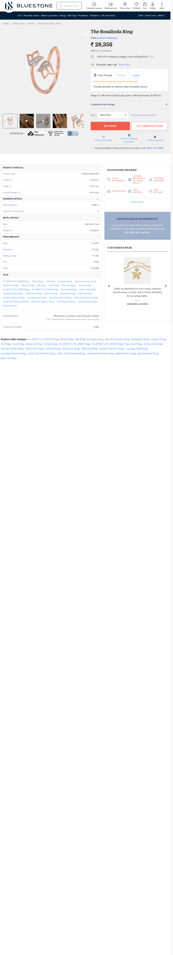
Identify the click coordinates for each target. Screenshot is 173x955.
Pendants (83, 15)
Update (136, 75)
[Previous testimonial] (109, 286)
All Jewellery (108, 15)
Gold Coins (151, 15)
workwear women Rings (42, 301)
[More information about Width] (10, 186)
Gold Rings (54, 285)
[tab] (10, 121)
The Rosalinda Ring (49, 23)
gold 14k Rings (10, 305)
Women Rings (27, 285)
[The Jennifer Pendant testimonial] (137, 270)
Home (6, 23)
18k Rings (50, 281)
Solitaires (95, 15)
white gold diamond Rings (15, 301)
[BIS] (35, 133)
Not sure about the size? (143, 115)
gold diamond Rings (87, 301)
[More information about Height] (11, 180)
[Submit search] (60, 5)
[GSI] (73, 133)
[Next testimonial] (166, 286)
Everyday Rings (65, 281)
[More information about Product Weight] (19, 192)
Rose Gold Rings (69, 289)
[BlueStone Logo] (28, 5)
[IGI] (56, 133)
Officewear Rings (34, 293)
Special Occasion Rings (86, 281)
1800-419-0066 (154, 148)
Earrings (72, 15)
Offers (161, 15)
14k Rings (41, 285)
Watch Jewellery (50, 15)
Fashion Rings (50, 293)
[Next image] (83, 121)
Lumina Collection (107, 37)
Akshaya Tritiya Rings (13, 293)
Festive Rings (85, 285)
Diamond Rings (69, 285)
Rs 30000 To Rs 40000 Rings (16, 281)
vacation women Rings (14, 297)
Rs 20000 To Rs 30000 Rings (45, 289)
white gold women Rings (86, 297)
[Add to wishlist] (85, 34)
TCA (151, 56)
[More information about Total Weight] (16, 205)
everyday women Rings (60, 297)
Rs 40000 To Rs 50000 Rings (16, 289)
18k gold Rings (85, 293)
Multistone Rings (10, 285)
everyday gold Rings (36, 297)
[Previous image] (5, 121)
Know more (137, 201)
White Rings (38, 281)
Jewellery (18, 23)
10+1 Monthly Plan (149, 126)
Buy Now (110, 126)
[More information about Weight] (11, 230)
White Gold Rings (87, 289)
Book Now (124, 64)
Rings (63, 15)
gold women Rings (66, 301)
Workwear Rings (68, 293)
